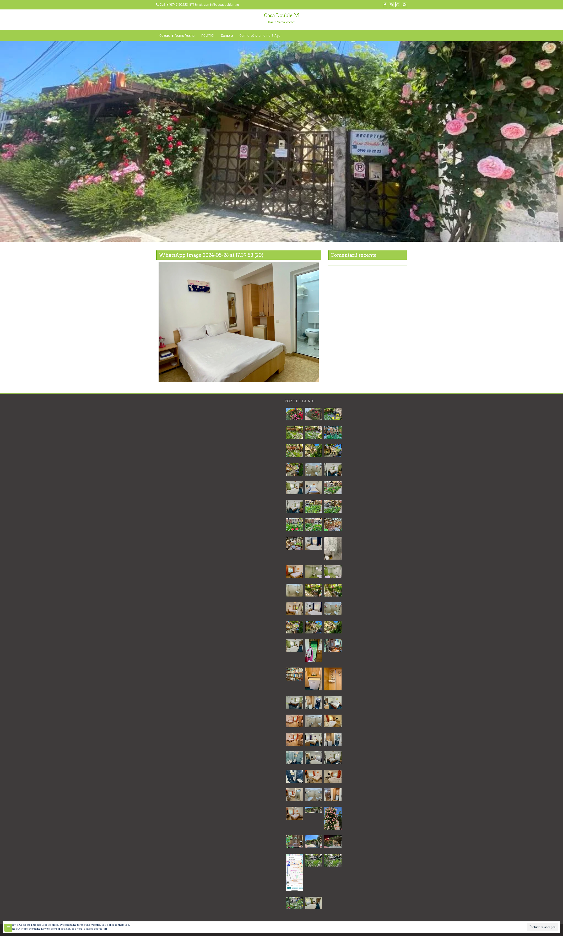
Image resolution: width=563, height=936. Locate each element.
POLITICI (207, 35)
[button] (294, 414)
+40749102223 (177, 5)
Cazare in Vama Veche (177, 35)
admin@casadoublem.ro (221, 5)
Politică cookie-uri (95, 928)
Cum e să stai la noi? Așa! (260, 35)
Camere (227, 35)
